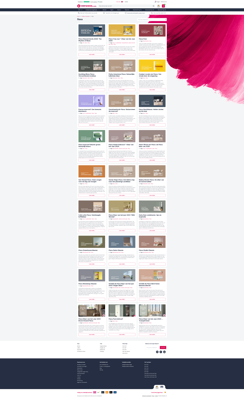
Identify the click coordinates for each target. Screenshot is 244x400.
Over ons (79, 375)
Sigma (111, 10)
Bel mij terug (79, 380)
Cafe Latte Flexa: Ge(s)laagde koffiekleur (89, 216)
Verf (79, 10)
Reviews (79, 378)
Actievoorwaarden (81, 373)
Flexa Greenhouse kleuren (88, 250)
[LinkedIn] (164, 352)
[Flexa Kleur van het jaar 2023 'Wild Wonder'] (122, 206)
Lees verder (91, 54)
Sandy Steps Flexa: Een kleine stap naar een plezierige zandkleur (122, 181)
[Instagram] (157, 352)
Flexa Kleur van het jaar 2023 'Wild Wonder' (122, 216)
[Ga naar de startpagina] (86, 5)
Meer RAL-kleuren (126, 351)
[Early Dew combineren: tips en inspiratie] (152, 206)
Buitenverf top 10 (137, 10)
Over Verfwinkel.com (104, 364)
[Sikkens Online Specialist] (162, 387)
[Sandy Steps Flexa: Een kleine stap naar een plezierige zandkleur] (122, 171)
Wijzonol (127, 10)
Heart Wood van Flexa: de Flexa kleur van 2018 (151, 145)
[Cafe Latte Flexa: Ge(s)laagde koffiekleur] (91, 206)
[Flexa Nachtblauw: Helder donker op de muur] (152, 101)
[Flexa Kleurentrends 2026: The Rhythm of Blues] (91, 30)
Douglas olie (102, 347)
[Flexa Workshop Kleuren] (91, 275)
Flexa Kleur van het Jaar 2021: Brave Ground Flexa (89, 320)
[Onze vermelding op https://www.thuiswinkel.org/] (157, 387)
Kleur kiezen (125, 353)
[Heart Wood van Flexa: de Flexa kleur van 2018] (152, 136)
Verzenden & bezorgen (82, 366)
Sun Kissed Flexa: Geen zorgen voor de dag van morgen (90, 181)
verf (83, 42)
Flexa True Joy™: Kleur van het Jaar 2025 (122, 40)
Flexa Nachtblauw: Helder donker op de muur (151, 110)
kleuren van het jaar (123, 148)
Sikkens (119, 10)
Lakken (78, 347)
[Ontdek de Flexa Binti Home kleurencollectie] (152, 275)
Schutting (102, 351)
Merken (104, 10)
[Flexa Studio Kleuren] (152, 242)
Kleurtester (85, 78)
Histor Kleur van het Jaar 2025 (150, 377)
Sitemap (101, 369)
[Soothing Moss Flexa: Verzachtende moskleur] (91, 66)
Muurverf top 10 (162, 10)
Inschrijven (163, 347)
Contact (78, 377)
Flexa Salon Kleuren (116, 250)
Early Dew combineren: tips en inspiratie (150, 216)
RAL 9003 (146, 371)
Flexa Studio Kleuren (146, 250)
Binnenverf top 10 (149, 10)
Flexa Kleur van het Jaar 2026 (150, 373)
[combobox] (152, 19)
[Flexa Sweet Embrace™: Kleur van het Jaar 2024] (122, 136)
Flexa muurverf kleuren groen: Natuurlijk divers (89, 145)
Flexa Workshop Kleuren (87, 284)
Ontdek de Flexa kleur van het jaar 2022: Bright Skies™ (121, 284)
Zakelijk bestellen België (127, 364)
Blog (101, 368)
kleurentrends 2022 (87, 252)
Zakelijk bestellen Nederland (128, 366)
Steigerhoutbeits (103, 346)
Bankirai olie (102, 349)
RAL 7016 (146, 368)
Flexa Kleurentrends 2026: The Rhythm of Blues (89, 40)
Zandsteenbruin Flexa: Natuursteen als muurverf (122, 110)
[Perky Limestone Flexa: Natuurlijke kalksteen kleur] (122, 66)
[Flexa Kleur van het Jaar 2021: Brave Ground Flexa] (91, 310)
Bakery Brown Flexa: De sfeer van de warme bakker (151, 181)
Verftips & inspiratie (86, 16)
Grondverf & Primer (81, 351)
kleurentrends (125, 42)
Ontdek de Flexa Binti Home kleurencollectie (149, 284)
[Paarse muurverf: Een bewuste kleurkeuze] (91, 101)
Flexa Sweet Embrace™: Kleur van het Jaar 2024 (121, 145)
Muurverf (79, 349)
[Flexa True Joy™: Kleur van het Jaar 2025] (122, 30)
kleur (86, 42)
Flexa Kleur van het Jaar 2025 (150, 375)
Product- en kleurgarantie (105, 366)
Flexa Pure (143, 39)
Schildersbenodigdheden (91, 10)
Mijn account (80, 369)
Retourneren (79, 368)
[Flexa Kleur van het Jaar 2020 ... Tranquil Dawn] (152, 310)
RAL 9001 (124, 347)
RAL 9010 (124, 346)
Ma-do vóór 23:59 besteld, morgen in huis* (136, 13)
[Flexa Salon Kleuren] (122, 242)
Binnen (78, 346)
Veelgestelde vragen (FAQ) (82, 371)
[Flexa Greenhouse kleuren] (91, 242)
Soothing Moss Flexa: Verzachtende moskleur (87, 75)
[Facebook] (161, 352)
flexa (89, 42)
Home (78, 16)
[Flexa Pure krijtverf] (122, 310)
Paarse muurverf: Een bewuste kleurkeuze (89, 110)
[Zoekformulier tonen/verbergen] (153, 6)
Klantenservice (164, 1)
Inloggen (158, 1)
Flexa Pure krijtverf (116, 319)
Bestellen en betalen (81, 364)
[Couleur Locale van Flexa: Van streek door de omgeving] (152, 66)
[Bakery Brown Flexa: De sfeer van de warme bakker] (152, 171)
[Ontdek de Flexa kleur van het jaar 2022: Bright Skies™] (122, 275)
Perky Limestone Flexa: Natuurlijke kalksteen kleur (121, 75)
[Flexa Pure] (152, 30)
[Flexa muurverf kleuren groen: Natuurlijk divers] (91, 136)
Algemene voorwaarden (82, 382)
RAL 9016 (124, 349)
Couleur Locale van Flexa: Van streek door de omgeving (150, 75)
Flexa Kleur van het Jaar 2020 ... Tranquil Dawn (151, 320)
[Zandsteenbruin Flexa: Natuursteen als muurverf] (122, 101)
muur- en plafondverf (117, 42)
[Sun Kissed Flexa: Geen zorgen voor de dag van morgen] (91, 171)
